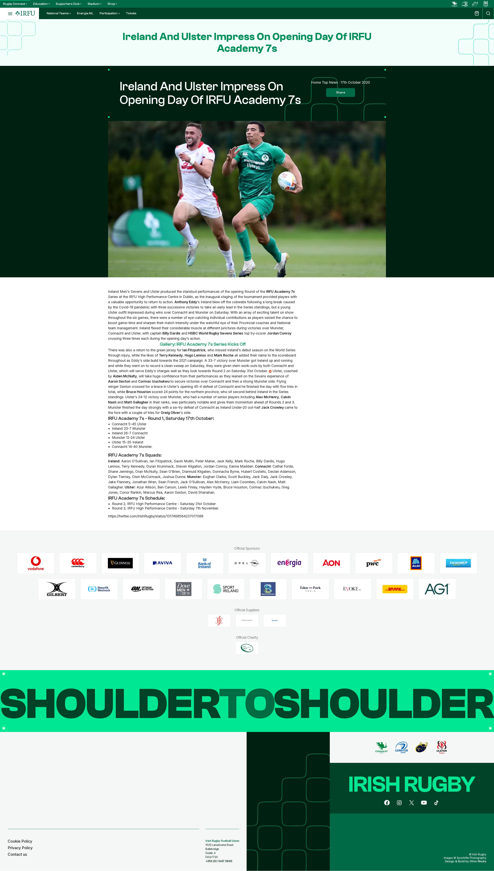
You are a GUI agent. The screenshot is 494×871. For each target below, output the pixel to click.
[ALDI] (416, 563)
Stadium (93, 4)
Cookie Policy (20, 841)
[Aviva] (162, 563)
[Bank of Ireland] (204, 563)
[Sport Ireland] (225, 589)
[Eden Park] (310, 589)
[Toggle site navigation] (7, 13)
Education (40, 4)
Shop (111, 4)
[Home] (25, 13)
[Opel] (247, 563)
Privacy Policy (20, 848)
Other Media (477, 861)
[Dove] (183, 589)
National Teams (58, 13)
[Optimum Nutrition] (141, 589)
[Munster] (475, 4)
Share (340, 92)
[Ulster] (485, 4)
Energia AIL (85, 13)
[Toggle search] (488, 13)
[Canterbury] (78, 563)
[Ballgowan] (268, 589)
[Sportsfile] (274, 620)
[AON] (331, 563)
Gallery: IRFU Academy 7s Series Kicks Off (203, 344)
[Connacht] (454, 4)
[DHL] (394, 589)
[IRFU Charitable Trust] (247, 648)
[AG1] (437, 589)
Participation (109, 13)
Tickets (131, 13)
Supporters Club (68, 4)
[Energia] (289, 563)
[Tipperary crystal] (247, 620)
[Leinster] (465, 4)
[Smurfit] (99, 589)
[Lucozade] (458, 563)
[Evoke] (352, 589)
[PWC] (373, 563)
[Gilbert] (56, 589)
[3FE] (219, 620)
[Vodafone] (35, 563)
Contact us (17, 854)
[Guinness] (120, 563)
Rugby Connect (14, 4)
